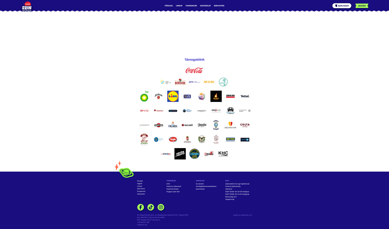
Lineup (179, 6)
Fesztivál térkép (172, 189)
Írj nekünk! (200, 184)
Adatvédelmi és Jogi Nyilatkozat (237, 184)
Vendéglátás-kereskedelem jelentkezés (206, 187)
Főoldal (169, 6)
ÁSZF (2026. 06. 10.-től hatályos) (237, 194)
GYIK (168, 184)
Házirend (228, 189)
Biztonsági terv (231, 197)
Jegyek (139, 183)
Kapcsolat (205, 6)
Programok (141, 191)
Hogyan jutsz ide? (173, 192)
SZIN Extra (219, 6)
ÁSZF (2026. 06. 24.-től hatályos (237, 192)
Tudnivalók (191, 6)
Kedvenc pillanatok (173, 186)
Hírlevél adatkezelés (232, 186)
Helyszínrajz (229, 199)
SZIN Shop (343, 6)
